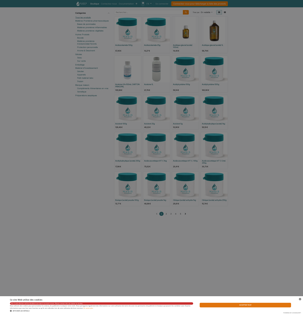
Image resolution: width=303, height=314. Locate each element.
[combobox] (300, 299)
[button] (101, 310)
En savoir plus (88, 308)
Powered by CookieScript (292, 313)
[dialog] (151, 305)
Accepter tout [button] (245, 305)
